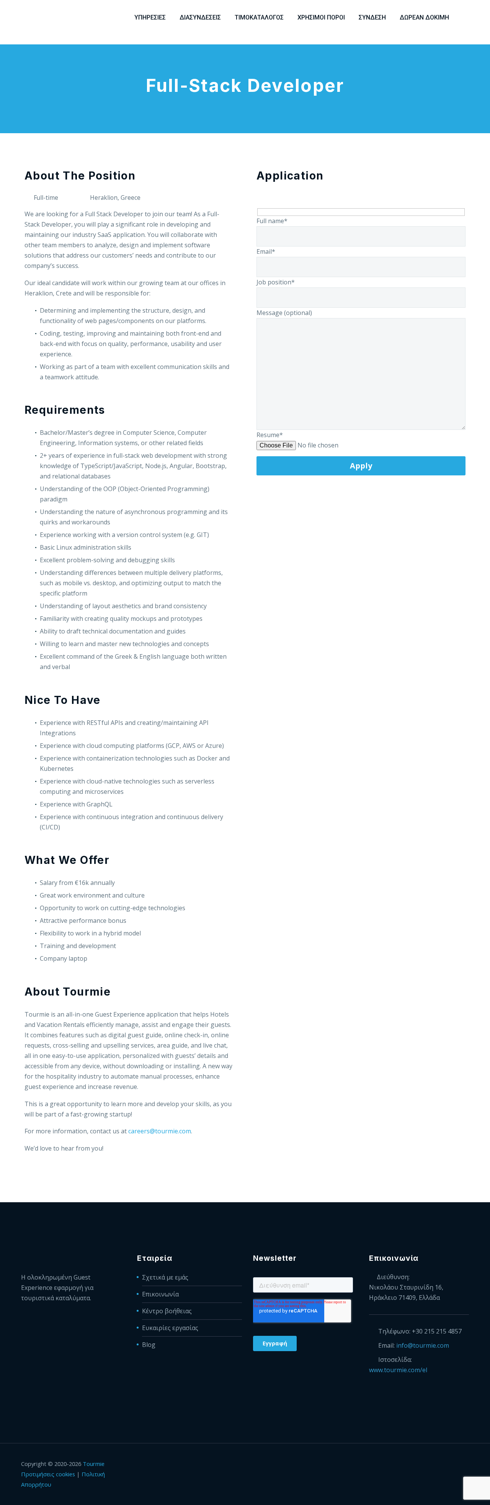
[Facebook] (427, 1464)
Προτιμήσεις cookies (48, 1474)
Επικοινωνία (160, 1294)
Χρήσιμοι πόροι (321, 17)
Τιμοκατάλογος (259, 17)
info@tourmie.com (422, 1345)
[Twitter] (447, 1464)
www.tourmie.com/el (398, 1370)
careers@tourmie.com (159, 1131)
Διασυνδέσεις (200, 17)
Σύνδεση (372, 17)
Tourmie (94, 1463)
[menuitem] (466, 17)
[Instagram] (457, 1464)
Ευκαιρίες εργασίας (170, 1328)
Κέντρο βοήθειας (167, 1311)
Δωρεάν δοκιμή (424, 17)
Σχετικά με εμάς (165, 1277)
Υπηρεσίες (150, 17)
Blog (148, 1344)
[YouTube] (467, 1464)
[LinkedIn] (437, 1464)
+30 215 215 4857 (437, 1331)
